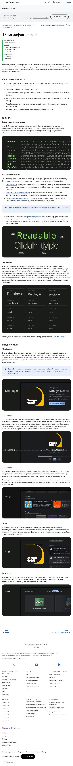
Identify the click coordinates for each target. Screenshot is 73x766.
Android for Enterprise (9, 679)
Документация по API (32, 710)
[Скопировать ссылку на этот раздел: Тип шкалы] (13, 262)
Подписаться (28, 756)
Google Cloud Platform (9, 742)
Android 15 (5, 709)
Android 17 (5, 703)
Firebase (5, 739)
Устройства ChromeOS (56, 681)
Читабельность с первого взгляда (18, 193)
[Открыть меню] (3, 2)
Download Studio (31, 714)
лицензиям (41, 653)
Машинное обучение (32, 677)
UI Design (6, 8)
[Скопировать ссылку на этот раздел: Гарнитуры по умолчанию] (27, 122)
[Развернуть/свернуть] (14, 40)
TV (14, 8)
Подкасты (5, 695)
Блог (3, 692)
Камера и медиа (31, 684)
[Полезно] (66, 25)
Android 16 (5, 706)
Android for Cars (54, 684)
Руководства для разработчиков (36, 707)
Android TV (52, 687)
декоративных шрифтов (32, 217)
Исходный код (6, 685)
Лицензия (21, 752)
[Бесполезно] (69, 25)
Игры (27, 674)
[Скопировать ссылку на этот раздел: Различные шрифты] (21, 175)
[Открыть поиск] (45, 2)
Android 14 (5, 712)
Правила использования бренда (36, 752)
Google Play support (55, 712)
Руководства (8, 27)
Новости (4, 688)
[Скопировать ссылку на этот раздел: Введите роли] (20, 345)
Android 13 (5, 715)
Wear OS (52, 677)
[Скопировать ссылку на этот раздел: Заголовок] (14, 416)
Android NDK (30, 717)
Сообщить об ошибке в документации (56, 708)
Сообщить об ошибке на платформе (56, 703)
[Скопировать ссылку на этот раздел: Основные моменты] (27, 80)
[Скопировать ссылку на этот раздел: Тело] (9, 523)
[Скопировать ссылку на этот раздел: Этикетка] (12, 573)
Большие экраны (54, 674)
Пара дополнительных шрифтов (17, 198)
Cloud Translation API (40, 18)
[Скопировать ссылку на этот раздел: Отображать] (15, 349)
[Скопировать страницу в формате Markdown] (32, 34)
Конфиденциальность (33, 687)
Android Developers (7, 25)
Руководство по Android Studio (35, 704)
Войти (68, 2)
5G (27, 690)
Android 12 (5, 718)
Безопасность (6, 682)
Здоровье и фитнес (32, 681)
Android (4, 676)
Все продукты (6, 745)
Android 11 (5, 721)
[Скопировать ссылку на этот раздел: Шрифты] (14, 118)
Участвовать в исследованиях (58, 715)
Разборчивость (11, 185)
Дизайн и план (20, 25)
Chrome (4, 736)
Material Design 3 (59, 337)
